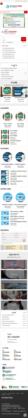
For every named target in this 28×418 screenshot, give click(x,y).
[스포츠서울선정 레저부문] (14, 375)
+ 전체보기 (25, 45)
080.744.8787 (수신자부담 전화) (9, 33)
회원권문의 (3, 394)
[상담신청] (8, 101)
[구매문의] (5, 101)
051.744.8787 (10, 32)
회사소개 (5, 393)
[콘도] (7, 73)
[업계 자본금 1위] (14, 379)
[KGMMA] (14, 372)
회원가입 (25, 1)
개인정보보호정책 (11, 393)
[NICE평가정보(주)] (14, 368)
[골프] (5, 71)
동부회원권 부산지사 (14, 6)
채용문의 (8, 394)
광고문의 (22, 393)
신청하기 (24, 241)
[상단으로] (25, 415)
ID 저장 (4, 42)
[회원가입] (23, 42)
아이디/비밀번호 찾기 (9, 42)
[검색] (25, 12)
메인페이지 (18, 1)
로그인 (22, 1)
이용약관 (17, 393)
